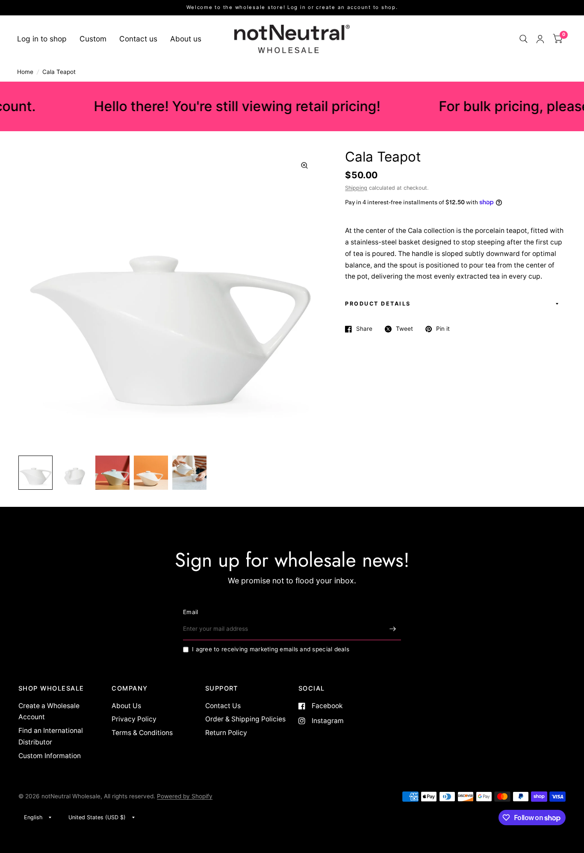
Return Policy (226, 733)
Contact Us (223, 706)
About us (185, 38)
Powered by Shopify (184, 796)
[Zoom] (304, 165)
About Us (126, 706)
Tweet (404, 329)
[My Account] (540, 38)
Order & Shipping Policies (245, 719)
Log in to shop (42, 38)
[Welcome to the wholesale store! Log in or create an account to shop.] (292, 7)
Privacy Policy (134, 719)
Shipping (356, 188)
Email (190, 612)
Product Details (378, 303)
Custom (93, 38)
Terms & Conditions (142, 733)
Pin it (443, 329)
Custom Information (49, 756)
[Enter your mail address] (392, 629)
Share (364, 329)
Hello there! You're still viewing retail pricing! (219, 106)
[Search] (523, 38)
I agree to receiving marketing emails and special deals (270, 649)
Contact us (138, 38)
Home (25, 71)
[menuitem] (45, 38)
